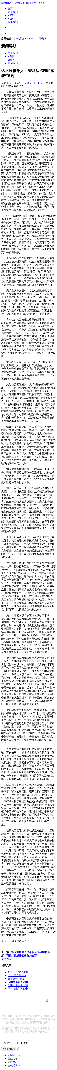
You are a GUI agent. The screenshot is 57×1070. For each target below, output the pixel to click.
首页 (10, 8)
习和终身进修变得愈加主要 (21, 955)
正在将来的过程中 (18, 988)
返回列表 (6, 958)
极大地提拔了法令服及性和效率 (29, 952)
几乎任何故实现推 (18, 972)
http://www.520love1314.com (29, 83)
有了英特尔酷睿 (16, 978)
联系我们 (13, 22)
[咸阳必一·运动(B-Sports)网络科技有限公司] (26, 2)
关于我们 (13, 12)
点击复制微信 (9, 1049)
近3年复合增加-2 (17, 975)
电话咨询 (15, 1065)
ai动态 (11, 18)
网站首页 (15, 1055)
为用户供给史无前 (18, 985)
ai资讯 (11, 15)
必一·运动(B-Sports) (23, 38)
